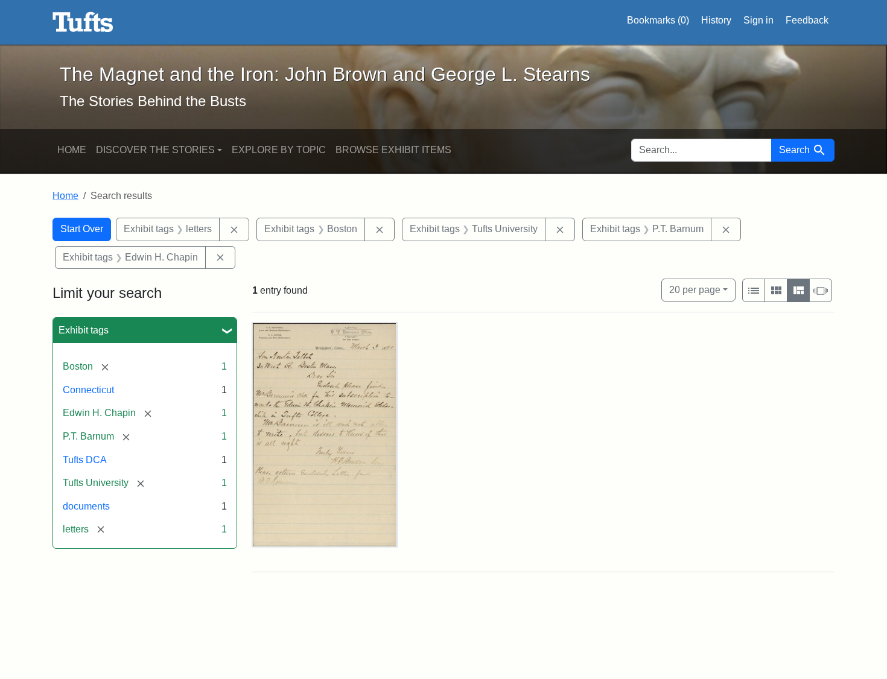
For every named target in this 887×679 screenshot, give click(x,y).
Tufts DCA (85, 460)
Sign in (758, 20)
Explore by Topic (279, 150)
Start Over (81, 229)
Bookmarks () (658, 20)
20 (694, 289)
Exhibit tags (84, 330)
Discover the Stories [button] (155, 150)
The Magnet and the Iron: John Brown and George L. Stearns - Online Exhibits (82, 22)
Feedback (807, 20)
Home (71, 150)
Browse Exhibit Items (393, 150)
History (716, 20)
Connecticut (88, 390)
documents (86, 506)
